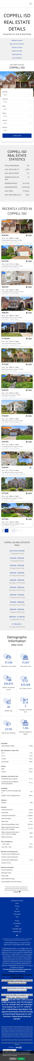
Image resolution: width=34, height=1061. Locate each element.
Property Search (17, 40)
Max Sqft (4, 127)
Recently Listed (17, 47)
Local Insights (17, 58)
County (17, 906)
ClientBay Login (17, 929)
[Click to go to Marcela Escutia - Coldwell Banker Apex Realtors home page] (6, 3)
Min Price (4, 92)
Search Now (17, 136)
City (17, 909)
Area (17, 917)
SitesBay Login (17, 931)
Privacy (17, 921)
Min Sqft (4, 120)
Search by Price (17, 51)
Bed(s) (4, 106)
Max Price (5, 99)
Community (17, 914)
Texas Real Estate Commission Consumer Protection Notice (17, 1040)
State (17, 903)
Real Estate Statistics (17, 44)
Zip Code (17, 911)
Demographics (17, 54)
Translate (28, 1050)
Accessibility (17, 923)
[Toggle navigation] (30, 3)
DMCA (17, 926)
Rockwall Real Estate (17, 900)
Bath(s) (4, 113)
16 (17, 530)
